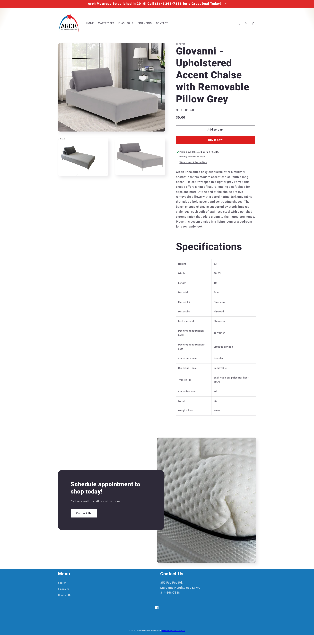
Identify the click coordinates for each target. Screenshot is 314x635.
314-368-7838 (170, 592)
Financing (64, 589)
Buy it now (215, 139)
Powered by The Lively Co (173, 631)
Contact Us (84, 513)
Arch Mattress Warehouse (149, 631)
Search (62, 582)
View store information (193, 162)
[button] (238, 23)
